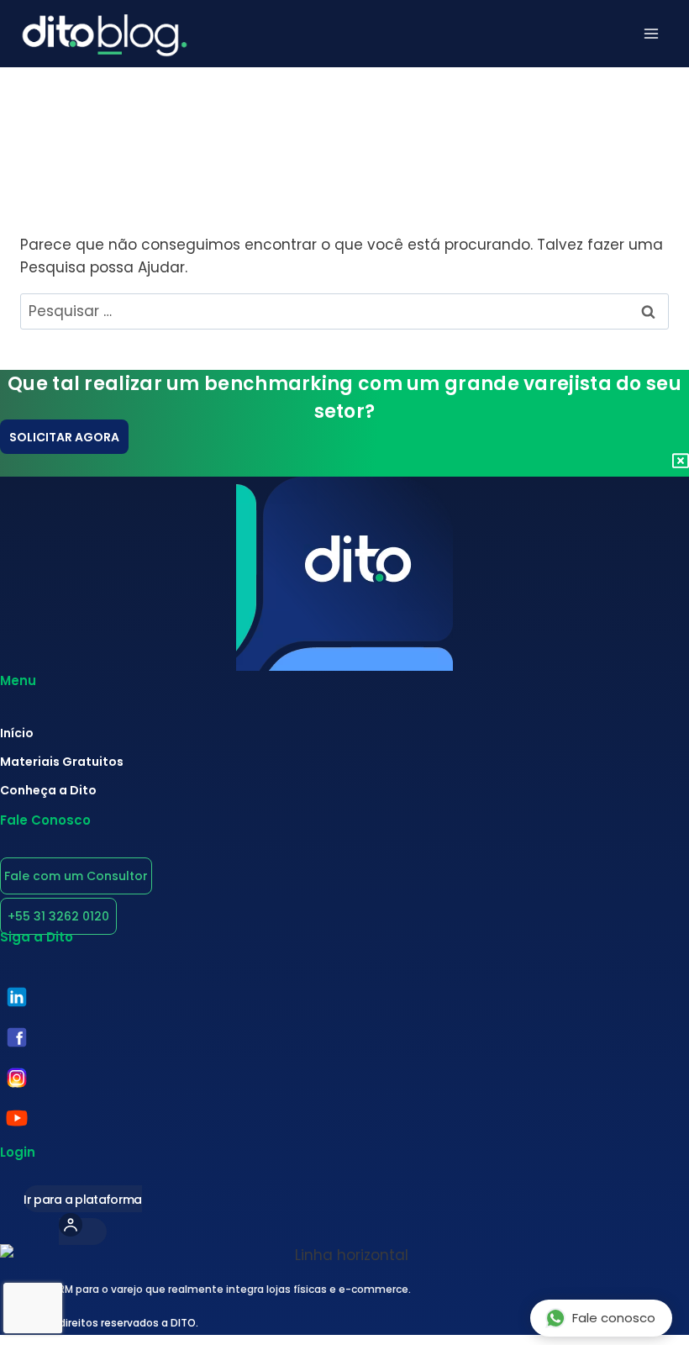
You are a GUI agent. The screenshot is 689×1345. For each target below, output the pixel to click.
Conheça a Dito (48, 790)
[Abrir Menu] (651, 33)
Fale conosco (613, 1318)
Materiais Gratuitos (62, 761)
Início (17, 733)
